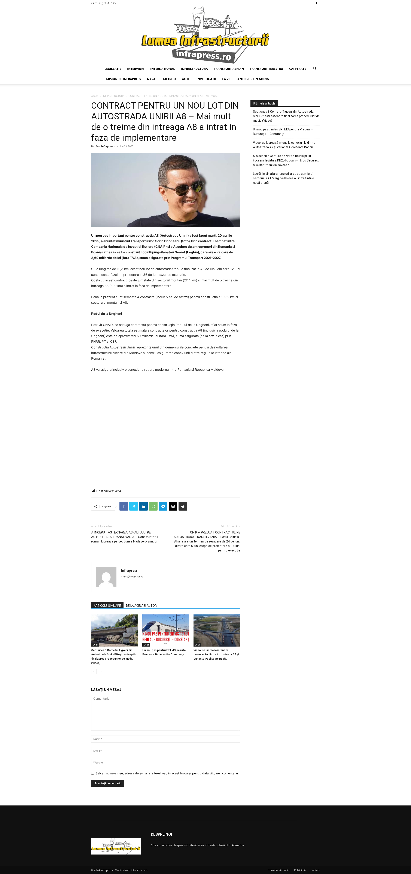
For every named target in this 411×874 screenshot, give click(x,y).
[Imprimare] (183, 506)
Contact (315, 870)
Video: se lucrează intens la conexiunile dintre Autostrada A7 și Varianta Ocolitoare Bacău (216, 654)
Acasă (94, 96)
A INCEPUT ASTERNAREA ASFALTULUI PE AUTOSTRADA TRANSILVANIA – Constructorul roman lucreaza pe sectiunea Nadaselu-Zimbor (124, 536)
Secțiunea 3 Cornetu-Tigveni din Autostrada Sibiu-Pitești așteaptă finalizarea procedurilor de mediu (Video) (286, 116)
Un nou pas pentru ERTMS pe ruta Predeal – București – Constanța (283, 132)
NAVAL (152, 79)
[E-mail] (173, 506)
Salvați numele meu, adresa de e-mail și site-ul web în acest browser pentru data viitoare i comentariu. (167, 773)
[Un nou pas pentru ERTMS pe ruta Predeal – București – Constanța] (165, 630)
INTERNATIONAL (162, 69)
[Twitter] (133, 506)
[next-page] (100, 671)
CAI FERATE (297, 69)
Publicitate (300, 870)
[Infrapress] (205, 35)
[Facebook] (316, 3)
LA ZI (226, 79)
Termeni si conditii (279, 870)
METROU (169, 79)
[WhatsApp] (153, 506)
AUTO (186, 79)
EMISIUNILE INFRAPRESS (122, 79)
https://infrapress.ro (132, 576)
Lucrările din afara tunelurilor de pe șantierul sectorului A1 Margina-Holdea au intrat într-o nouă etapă (283, 178)
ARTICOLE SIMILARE (107, 605)
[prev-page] (94, 671)
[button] (315, 69)
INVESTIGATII (206, 79)
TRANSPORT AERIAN (229, 69)
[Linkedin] (143, 506)
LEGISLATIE (112, 69)
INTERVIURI (135, 69)
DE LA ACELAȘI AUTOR (141, 605)
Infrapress (107, 146)
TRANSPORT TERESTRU (266, 69)
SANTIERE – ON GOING (252, 79)
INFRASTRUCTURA (194, 69)
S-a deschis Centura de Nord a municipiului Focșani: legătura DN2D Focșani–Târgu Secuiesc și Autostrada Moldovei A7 (286, 160)
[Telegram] (163, 506)
